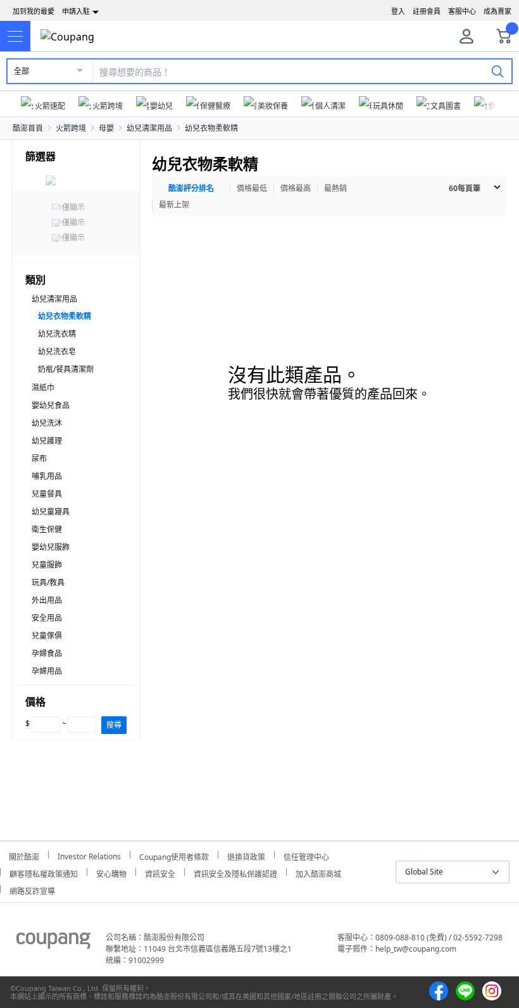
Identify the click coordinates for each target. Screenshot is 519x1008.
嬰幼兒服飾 (51, 547)
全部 (21, 71)
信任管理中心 (306, 855)
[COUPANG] (53, 943)
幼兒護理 (47, 440)
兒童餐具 (47, 493)
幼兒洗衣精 (57, 333)
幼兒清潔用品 (149, 128)
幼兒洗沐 (47, 423)
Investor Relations (89, 855)
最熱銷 (335, 188)
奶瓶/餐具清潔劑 (66, 369)
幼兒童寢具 (51, 511)
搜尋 (114, 724)
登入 (398, 11)
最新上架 (174, 204)
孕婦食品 (47, 653)
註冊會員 (427, 11)
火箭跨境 (71, 128)
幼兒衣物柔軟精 (211, 128)
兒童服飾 (47, 564)
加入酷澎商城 (318, 872)
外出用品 (47, 600)
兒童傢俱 (47, 635)
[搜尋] (497, 71)
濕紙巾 (43, 387)
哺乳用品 (47, 476)
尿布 (39, 458)
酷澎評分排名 (191, 188)
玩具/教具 (48, 582)
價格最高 (295, 188)
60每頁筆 (464, 188)
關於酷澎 (24, 855)
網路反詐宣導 (32, 889)
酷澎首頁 (28, 128)
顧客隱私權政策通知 (43, 872)
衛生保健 (47, 529)
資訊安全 (160, 872)
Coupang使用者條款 (174, 855)
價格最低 (252, 188)
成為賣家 (497, 11)
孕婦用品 (47, 671)
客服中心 (462, 11)
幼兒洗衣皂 (57, 351)
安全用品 (47, 618)
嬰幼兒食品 (51, 405)
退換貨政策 (246, 855)
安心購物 (111, 872)
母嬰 (106, 128)
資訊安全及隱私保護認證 (235, 872)
